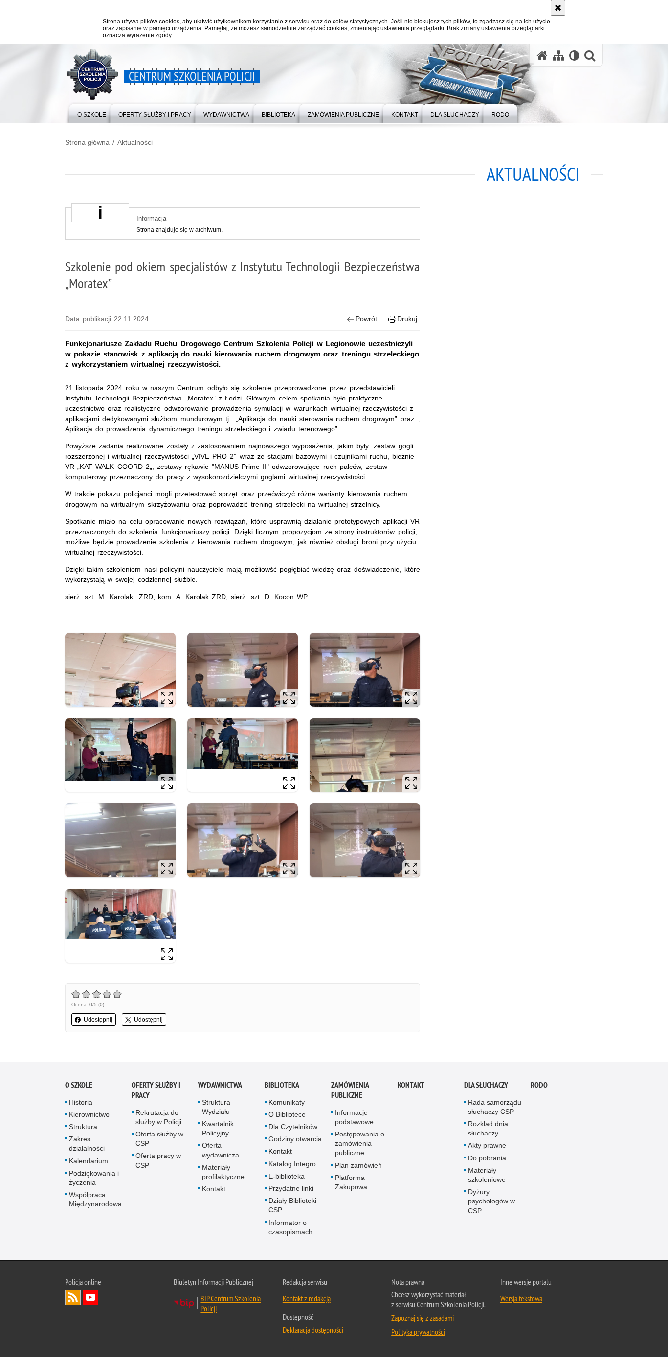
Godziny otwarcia (295, 1139)
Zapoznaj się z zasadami (422, 1318)
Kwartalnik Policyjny (218, 1128)
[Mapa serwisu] (558, 55)
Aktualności (135, 142)
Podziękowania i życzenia (94, 1177)
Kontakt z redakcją (307, 1298)
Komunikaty (286, 1102)
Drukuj (407, 319)
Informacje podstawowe (354, 1117)
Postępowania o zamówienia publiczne (359, 1143)
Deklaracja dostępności (313, 1330)
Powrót (366, 319)
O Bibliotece (287, 1114)
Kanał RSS (73, 1297)
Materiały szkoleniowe (487, 1174)
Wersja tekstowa (521, 1298)
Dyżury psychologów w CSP (491, 1201)
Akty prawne (487, 1145)
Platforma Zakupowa (351, 1182)
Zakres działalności (87, 1143)
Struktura (83, 1127)
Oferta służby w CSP (159, 1138)
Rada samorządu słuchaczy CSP (494, 1106)
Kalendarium (88, 1161)
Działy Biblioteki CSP (292, 1205)
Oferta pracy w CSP (158, 1160)
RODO (539, 1085)
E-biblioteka (286, 1176)
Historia (80, 1102)
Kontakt (213, 1189)
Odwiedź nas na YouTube (90, 1297)
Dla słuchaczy (486, 1085)
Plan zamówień (358, 1165)
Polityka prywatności (418, 1331)
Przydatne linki (290, 1188)
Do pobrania (487, 1158)
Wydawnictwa (220, 1085)
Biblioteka (282, 1085)
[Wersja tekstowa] (574, 55)
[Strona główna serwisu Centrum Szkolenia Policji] (542, 55)
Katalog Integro (292, 1164)
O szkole (78, 1085)
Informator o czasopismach (290, 1227)
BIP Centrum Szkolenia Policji (230, 1303)
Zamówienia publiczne (350, 1090)
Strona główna (87, 142)
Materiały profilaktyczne (223, 1171)
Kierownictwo (89, 1114)
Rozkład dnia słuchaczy (488, 1128)
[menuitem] (91, 112)
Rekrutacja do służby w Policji (158, 1117)
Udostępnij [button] (98, 1019)
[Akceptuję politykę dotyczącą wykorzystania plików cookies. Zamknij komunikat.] (558, 8)
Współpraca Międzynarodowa (95, 1199)
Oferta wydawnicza (220, 1149)
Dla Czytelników (292, 1127)
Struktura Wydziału (216, 1106)
